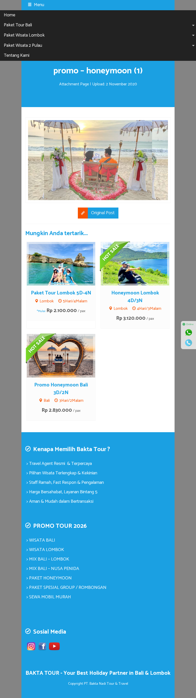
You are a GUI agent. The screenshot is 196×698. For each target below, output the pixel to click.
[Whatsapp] (188, 332)
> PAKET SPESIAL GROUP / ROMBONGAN (66, 587)
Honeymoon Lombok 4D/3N (135, 297)
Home (9, 15)
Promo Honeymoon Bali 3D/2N (61, 389)
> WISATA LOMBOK (45, 550)
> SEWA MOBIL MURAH (49, 597)
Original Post (103, 213)
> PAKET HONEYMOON (49, 578)
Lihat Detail (65, 263)
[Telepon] (188, 343)
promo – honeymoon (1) (98, 71)
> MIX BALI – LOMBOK (48, 559)
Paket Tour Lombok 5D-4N (61, 293)
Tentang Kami (16, 55)
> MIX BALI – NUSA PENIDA (53, 569)
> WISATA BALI (41, 540)
